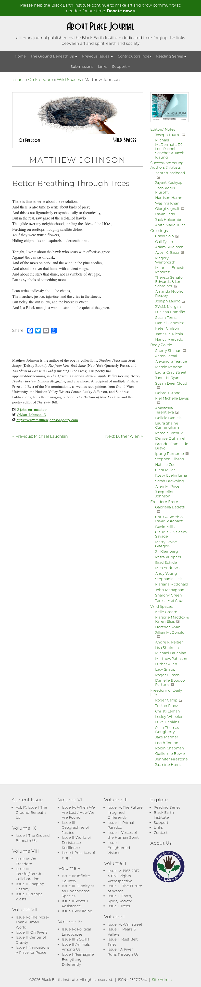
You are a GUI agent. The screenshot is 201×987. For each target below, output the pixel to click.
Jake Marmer (166, 737)
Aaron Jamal (166, 356)
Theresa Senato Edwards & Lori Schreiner (169, 281)
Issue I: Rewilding (77, 911)
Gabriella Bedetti (170, 507)
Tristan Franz (166, 705)
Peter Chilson (167, 328)
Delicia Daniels (168, 417)
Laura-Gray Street (171, 372)
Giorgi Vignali (167, 208)
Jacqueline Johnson (165, 493)
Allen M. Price (167, 486)
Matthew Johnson (171, 658)
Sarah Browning (169, 481)
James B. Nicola (169, 334)
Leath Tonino (166, 742)
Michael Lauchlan (170, 653)
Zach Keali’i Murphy (165, 190)
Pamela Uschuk (169, 433)
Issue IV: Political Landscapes (76, 932)
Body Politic (161, 344)
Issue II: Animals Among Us (76, 947)
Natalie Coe (165, 464)
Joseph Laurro (167, 134)
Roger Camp (166, 700)
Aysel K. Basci (167, 252)
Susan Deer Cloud (171, 383)
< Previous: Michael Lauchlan (40, 436)
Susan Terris (165, 317)
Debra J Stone (167, 392)
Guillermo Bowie (170, 753)
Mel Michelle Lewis (172, 398)
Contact (161, 832)
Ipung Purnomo (169, 453)
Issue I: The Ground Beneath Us (33, 838)
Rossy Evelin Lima (171, 475)
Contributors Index (134, 56)
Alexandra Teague (171, 361)
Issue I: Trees (119, 906)
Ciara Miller (165, 470)
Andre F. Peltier (169, 642)
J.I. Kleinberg (166, 551)
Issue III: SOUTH (75, 939)
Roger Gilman (167, 675)
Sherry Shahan (168, 350)
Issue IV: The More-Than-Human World (32, 922)
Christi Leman (167, 711)
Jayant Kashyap (169, 182)
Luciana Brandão (170, 312)
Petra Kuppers (168, 557)
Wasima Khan (167, 203)
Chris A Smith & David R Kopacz (169, 519)
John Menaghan (169, 589)
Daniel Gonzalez (169, 323)
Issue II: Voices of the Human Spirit (123, 835)
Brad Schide (166, 562)
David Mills (165, 526)
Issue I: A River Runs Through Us (123, 952)
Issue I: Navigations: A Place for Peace (33, 950)
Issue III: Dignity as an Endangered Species (78, 891)
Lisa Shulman (167, 647)
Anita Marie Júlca (170, 225)
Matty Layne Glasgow (166, 543)
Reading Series (170, 56)
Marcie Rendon (168, 367)
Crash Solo (164, 236)
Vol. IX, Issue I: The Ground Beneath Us (31, 812)
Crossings (159, 230)
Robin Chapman (169, 748)
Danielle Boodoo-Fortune (170, 682)
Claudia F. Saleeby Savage (171, 534)
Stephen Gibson (169, 459)
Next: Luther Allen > (124, 436)
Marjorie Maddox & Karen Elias (171, 619)
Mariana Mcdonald (171, 584)
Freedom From (164, 501)
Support (120, 66)
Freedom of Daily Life (166, 692)
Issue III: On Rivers (32, 932)
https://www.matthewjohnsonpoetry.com (47, 419)
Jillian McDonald (170, 632)
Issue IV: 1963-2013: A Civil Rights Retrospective (124, 875)
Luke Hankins (167, 722)
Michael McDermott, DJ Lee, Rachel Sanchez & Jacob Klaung (170, 148)
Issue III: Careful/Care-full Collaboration (30, 873)
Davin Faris (165, 214)
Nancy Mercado (169, 339)
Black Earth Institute (164, 815)
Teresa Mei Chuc (169, 600)
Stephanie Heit (168, 578)
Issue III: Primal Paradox (121, 825)
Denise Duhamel (170, 438)
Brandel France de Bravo (171, 445)
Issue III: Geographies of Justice (75, 827)
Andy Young (166, 573)
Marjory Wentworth (165, 260)
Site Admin (162, 979)
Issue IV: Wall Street (125, 924)
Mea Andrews (167, 567)
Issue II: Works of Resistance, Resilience (76, 842)
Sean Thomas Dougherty (167, 729)
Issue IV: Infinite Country (76, 878)
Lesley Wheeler (169, 716)
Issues (18, 79)
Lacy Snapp (165, 669)
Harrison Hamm (169, 197)
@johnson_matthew (31, 409)
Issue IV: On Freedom (26, 861)
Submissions (82, 66)
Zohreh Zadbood (170, 173)
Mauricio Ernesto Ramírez (170, 269)
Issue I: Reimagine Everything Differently (78, 959)
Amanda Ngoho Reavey (169, 293)
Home (20, 56)
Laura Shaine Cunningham (167, 425)
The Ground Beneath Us (53, 56)
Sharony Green (168, 595)
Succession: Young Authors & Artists (167, 165)
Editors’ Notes (162, 129)
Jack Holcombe (168, 219)
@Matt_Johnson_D (31, 414)
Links (102, 66)
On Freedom (40, 79)
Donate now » (121, 10)
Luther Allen (166, 664)
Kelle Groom (166, 611)
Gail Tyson (164, 241)
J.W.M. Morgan (168, 306)
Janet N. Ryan (167, 377)
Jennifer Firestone (171, 759)
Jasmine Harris (168, 764)
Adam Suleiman (169, 247)
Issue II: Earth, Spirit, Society (120, 898)
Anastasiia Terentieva (164, 410)
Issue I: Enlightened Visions (119, 847)
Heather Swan (167, 627)
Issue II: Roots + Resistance (75, 903)
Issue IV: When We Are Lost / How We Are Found (78, 812)
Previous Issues (96, 56)
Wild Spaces (69, 79)
